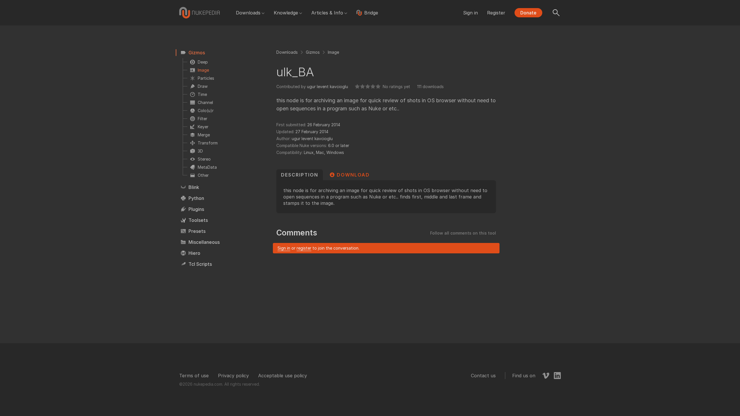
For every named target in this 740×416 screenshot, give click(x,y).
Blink (193, 187)
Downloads (248, 13)
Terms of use (194, 375)
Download (353, 175)
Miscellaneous (204, 242)
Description (299, 175)
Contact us (483, 375)
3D (200, 150)
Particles (206, 78)
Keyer (203, 126)
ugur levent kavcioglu (327, 86)
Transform (208, 142)
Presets (197, 231)
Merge (204, 134)
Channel (205, 102)
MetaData (207, 167)
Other (203, 175)
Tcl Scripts (200, 264)
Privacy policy (233, 375)
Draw (203, 86)
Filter (202, 118)
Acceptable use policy (282, 375)
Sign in (470, 13)
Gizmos (196, 52)
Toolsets (198, 220)
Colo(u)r (206, 110)
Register (496, 13)
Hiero (194, 253)
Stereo (204, 159)
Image (203, 70)
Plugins (196, 209)
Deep (203, 62)
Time (202, 94)
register (304, 248)
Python (196, 198)
